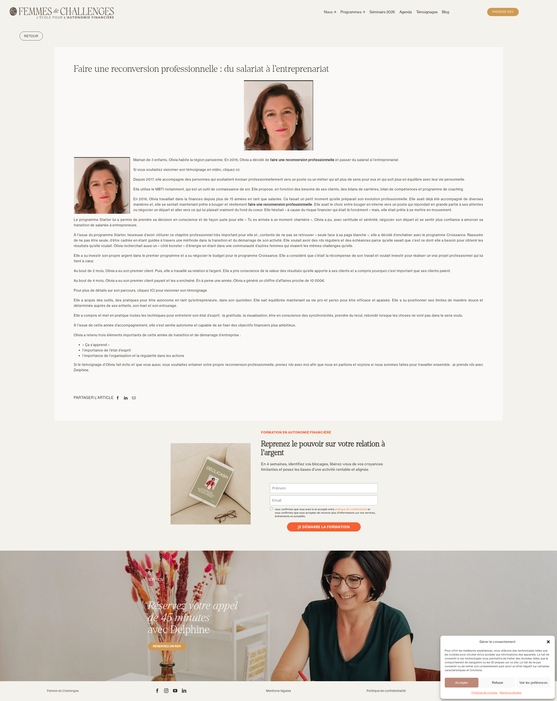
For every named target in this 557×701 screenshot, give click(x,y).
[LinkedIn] (126, 398)
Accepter (461, 682)
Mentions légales (511, 692)
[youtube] (175, 691)
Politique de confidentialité (386, 691)
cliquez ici (231, 170)
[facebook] (157, 691)
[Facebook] (118, 398)
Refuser (497, 682)
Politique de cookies (484, 692)
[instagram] (166, 691)
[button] (548, 642)
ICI (152, 290)
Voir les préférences (533, 682)
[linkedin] (184, 691)
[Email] (134, 398)
